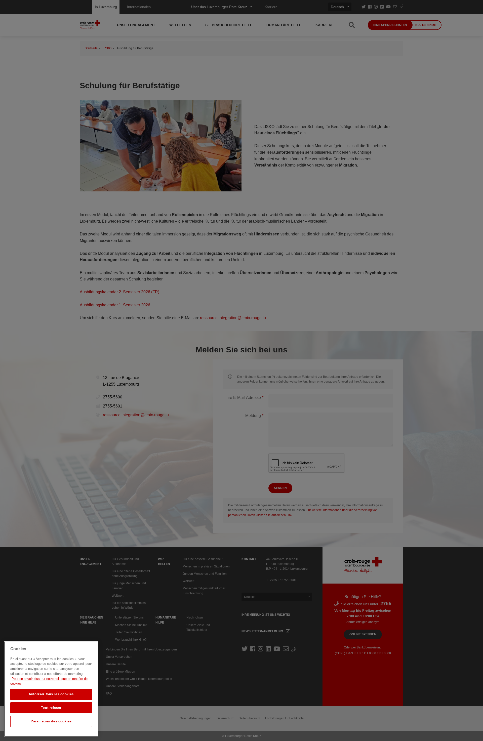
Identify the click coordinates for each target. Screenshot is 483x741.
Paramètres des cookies (51, 721)
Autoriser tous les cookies (51, 694)
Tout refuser (51, 708)
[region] (51, 689)
